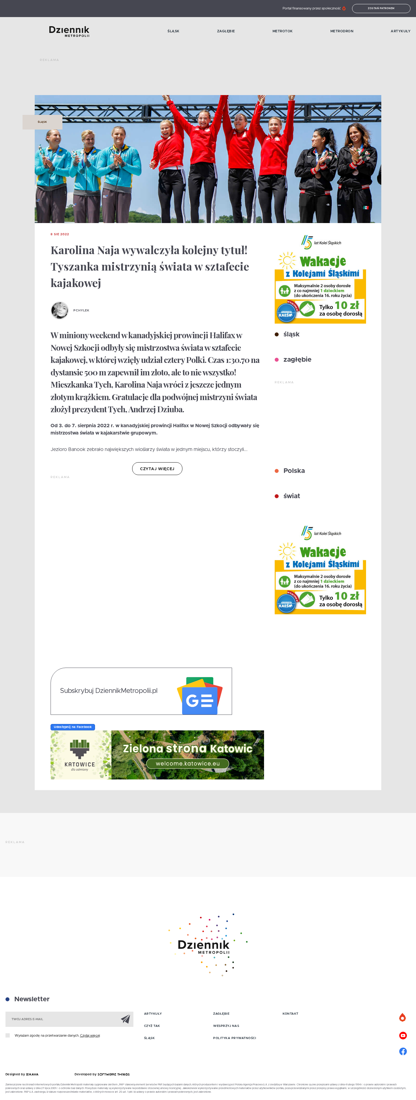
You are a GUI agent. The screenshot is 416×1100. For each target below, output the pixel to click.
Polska (293, 471)
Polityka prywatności (234, 1038)
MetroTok (283, 31)
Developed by (86, 1074)
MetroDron (342, 31)
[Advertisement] (151, 79)
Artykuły (401, 31)
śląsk (291, 334)
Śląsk (173, 31)
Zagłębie (226, 31)
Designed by (15, 1074)
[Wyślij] (125, 1019)
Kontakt (290, 1013)
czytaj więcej (157, 469)
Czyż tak (152, 1025)
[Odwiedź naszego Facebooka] (403, 1051)
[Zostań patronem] (403, 1018)
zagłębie (297, 360)
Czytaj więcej (90, 1035)
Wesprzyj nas (226, 1025)
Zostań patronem (381, 8)
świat (291, 496)
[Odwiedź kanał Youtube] (403, 1035)
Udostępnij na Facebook (73, 727)
